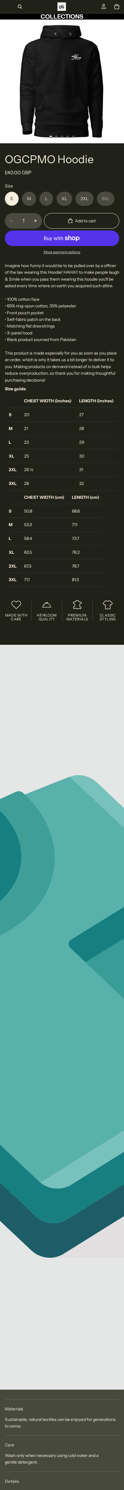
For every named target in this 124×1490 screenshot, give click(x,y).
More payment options (62, 252)
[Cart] (116, 6)
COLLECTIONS (62, 16)
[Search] (19, 6)
